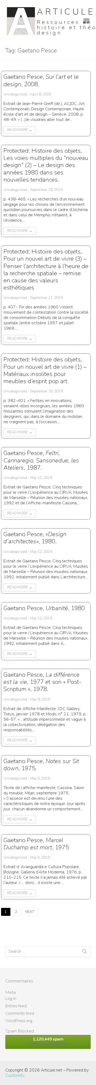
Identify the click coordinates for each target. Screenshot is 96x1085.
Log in (10, 998)
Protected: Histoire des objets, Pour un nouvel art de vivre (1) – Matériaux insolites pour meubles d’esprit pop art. (44, 370)
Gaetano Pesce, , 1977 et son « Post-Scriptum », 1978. (42, 682)
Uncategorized (15, 94)
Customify (14, 1075)
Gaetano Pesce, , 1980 (44, 608)
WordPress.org (18, 1020)
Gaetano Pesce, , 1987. (41, 460)
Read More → (19, 130)
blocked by (48, 1041)
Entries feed (16, 1006)
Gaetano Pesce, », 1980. (34, 538)
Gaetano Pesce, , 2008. (41, 80)
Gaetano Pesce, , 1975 (36, 844)
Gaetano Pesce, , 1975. (41, 765)
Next (29, 911)
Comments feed (19, 1013)
